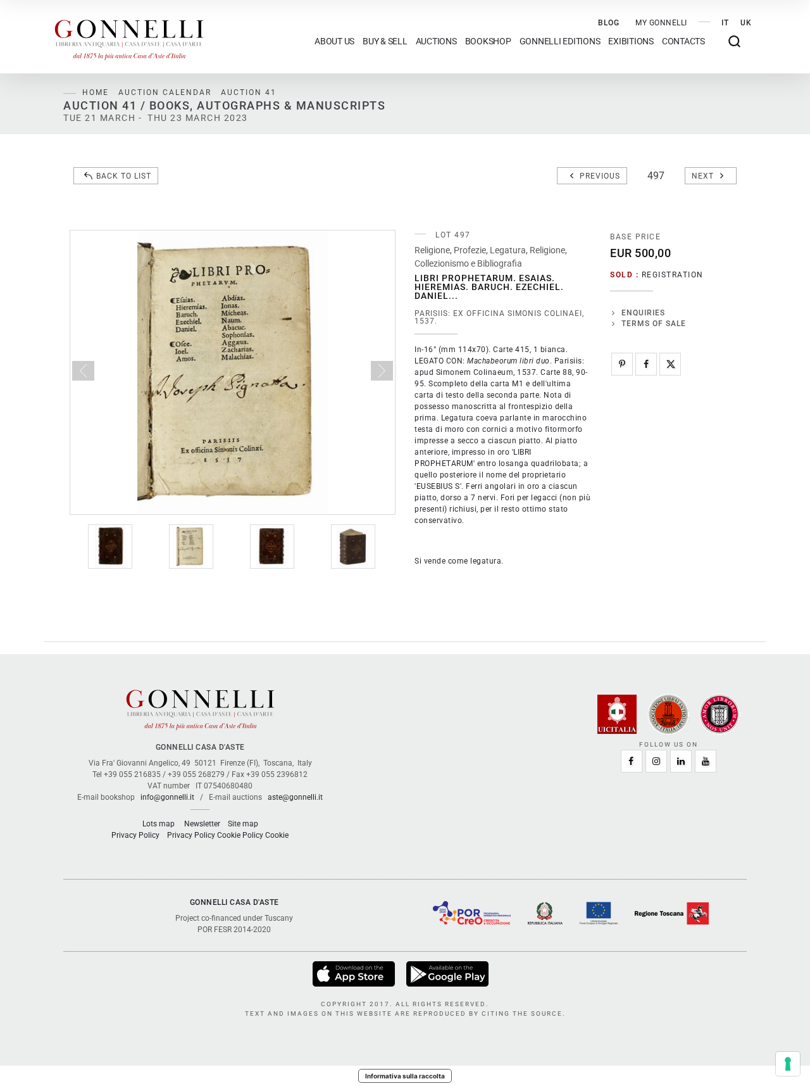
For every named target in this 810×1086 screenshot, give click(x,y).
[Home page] (129, 37)
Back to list (123, 176)
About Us (334, 41)
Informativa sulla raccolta (405, 1076)
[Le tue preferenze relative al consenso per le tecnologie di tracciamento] (788, 1064)
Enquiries (643, 312)
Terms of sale (653, 323)
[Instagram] (656, 761)
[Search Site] (734, 41)
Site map (243, 823)
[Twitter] (670, 364)
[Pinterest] (622, 364)
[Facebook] (646, 364)
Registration (673, 274)
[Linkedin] (681, 761)
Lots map (158, 823)
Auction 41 (249, 92)
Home (95, 92)
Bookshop (488, 41)
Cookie (277, 835)
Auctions (436, 41)
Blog (609, 22)
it (725, 22)
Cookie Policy (240, 835)
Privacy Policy (135, 835)
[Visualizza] (355, 973)
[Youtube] (705, 761)
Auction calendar (164, 92)
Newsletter (202, 823)
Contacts (683, 41)
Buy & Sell (385, 41)
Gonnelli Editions (560, 41)
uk (746, 22)
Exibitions (631, 41)
